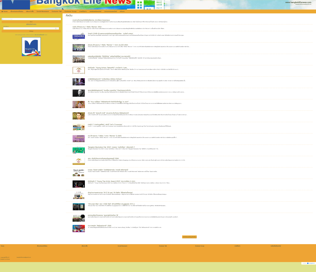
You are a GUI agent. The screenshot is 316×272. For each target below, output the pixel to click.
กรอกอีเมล (6, 26)
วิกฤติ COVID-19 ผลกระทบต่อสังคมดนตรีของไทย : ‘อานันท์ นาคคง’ (110, 33)
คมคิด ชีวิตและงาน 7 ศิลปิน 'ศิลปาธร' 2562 (87, 27)
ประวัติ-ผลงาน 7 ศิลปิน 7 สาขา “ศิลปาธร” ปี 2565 (104, 136)
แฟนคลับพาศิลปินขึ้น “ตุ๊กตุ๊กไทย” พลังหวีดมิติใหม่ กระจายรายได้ (109, 56)
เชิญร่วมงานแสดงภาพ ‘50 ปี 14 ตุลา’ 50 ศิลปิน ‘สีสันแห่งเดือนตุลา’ (110, 192)
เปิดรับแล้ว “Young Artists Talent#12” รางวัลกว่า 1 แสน (107, 67)
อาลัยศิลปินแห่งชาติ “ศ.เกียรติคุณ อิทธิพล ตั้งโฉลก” (105, 79)
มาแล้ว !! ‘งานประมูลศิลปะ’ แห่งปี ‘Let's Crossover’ (105, 124)
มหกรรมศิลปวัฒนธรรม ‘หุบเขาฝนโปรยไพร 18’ (103, 215)
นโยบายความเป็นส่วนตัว (39, 34)
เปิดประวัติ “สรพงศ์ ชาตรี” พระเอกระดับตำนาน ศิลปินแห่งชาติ (108, 113)
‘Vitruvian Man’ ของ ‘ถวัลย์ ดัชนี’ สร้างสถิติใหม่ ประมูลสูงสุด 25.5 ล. (111, 204)
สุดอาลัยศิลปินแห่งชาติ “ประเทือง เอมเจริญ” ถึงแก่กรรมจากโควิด (109, 90)
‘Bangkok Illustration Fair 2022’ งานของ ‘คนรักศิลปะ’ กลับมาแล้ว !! (111, 147)
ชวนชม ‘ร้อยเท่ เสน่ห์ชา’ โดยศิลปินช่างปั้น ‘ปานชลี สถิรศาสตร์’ (108, 170)
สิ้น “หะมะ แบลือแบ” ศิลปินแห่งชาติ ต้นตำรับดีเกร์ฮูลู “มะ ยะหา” (108, 102)
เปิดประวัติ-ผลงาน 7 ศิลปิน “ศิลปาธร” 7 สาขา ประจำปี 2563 (108, 45)
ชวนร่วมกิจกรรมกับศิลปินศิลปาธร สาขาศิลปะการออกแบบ (91, 20)
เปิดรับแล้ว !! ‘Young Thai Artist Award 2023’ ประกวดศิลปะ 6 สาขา (111, 181)
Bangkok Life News (5, 259)
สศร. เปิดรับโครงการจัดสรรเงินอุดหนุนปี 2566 (103, 158)
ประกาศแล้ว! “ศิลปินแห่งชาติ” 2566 (99, 226)
